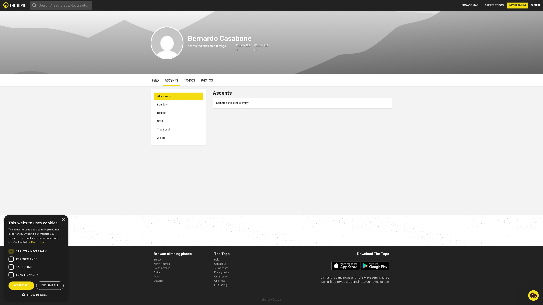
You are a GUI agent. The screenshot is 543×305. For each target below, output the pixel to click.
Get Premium (517, 5)
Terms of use (221, 268)
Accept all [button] (21, 285)
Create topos (494, 5)
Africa (157, 272)
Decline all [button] (50, 285)
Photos (207, 80)
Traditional (163, 129)
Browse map (470, 5)
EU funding (220, 285)
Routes (161, 112)
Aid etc (161, 137)
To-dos (189, 80)
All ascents (164, 96)
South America (162, 268)
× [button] (63, 219)
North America (162, 263)
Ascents (171, 80)
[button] (36, 295)
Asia (156, 276)
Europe (157, 259)
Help (216, 259)
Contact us (220, 263)
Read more (38, 242)
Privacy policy (222, 272)
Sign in (535, 5)
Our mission (221, 276)
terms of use (380, 281)
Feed (155, 80)
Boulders (162, 104)
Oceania (158, 280)
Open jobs (219, 280)
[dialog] (36, 258)
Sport (160, 121)
